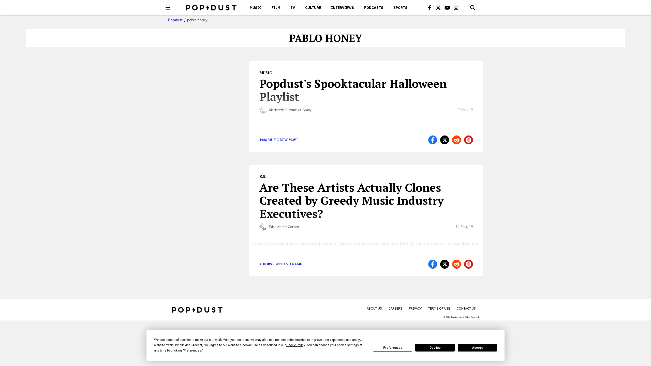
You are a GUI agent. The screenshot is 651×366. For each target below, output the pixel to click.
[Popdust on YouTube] (447, 7)
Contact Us (466, 308)
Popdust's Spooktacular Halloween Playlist (353, 90)
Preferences (392, 347)
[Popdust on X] (438, 7)
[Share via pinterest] (468, 139)
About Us (374, 308)
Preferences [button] (192, 350)
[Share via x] (444, 139)
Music (255, 7)
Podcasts (373, 7)
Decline (435, 347)
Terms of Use (439, 308)
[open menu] (167, 7)
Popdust (175, 20)
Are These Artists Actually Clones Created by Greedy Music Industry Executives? (351, 200)
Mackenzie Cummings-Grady (290, 110)
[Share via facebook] (432, 139)
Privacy (415, 308)
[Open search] (472, 7)
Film (276, 7)
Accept (477, 347)
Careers (395, 308)
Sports (400, 7)
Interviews (342, 7)
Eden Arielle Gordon (284, 226)
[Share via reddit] (456, 139)
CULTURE (313, 7)
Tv (292, 7)
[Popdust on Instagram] (456, 7)
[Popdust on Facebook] (429, 7)
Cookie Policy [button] (295, 345)
